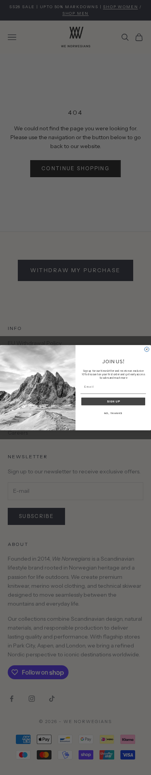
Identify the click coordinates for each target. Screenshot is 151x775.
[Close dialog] (146, 349)
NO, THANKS (113, 413)
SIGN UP (113, 401)
